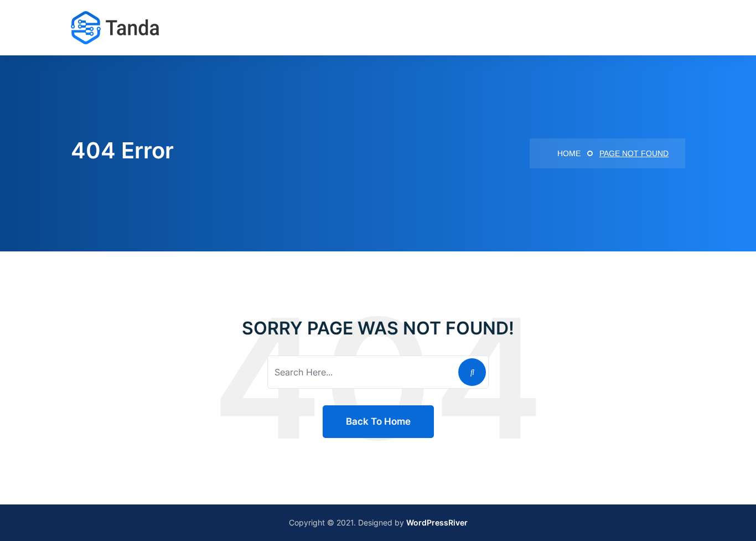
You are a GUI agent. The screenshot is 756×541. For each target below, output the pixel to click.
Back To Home (378, 421)
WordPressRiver (437, 522)
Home (568, 153)
